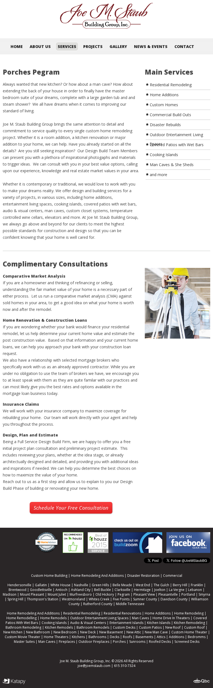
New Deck (88, 632)
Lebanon (195, 589)
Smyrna (204, 594)
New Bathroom (38, 632)
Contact (184, 46)
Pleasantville (168, 594)
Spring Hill (15, 599)
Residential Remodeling (81, 613)
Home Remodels (53, 618)
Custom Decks (124, 627)
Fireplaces (67, 641)
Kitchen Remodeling (189, 622)
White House (60, 585)
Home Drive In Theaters (171, 618)
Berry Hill (180, 585)
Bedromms (197, 636)
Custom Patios (150, 627)
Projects (93, 46)
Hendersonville (19, 585)
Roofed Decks (160, 641)
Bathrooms (97, 636)
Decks (114, 636)
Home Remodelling (21, 618)
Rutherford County (97, 603)
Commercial (172, 575)
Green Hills (100, 585)
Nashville (81, 585)
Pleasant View (144, 594)
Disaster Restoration (143, 575)
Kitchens (78, 636)
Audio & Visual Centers (88, 622)
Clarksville (122, 589)
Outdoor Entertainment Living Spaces (99, 618)
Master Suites (24, 641)
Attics (161, 636)
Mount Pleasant (32, 594)
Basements (144, 636)
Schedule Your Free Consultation (71, 507)
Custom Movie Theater (22, 636)
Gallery (118, 46)
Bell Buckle (102, 589)
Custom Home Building (49, 575)
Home (17, 46)
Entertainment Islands (126, 622)
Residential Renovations (122, 613)
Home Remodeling (189, 613)
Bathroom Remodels (93, 627)
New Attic (133, 632)
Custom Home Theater (189, 632)
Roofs (127, 636)
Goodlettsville (41, 589)
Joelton (159, 589)
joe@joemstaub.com (94, 665)
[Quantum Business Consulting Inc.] (201, 681)
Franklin (197, 585)
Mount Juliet (57, 594)
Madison (9, 594)
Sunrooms (137, 641)
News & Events (151, 46)
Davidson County (174, 599)
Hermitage (142, 589)
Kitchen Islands (158, 622)
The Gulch (161, 585)
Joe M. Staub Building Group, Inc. (85, 661)
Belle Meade (122, 585)
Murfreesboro (81, 594)
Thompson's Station (42, 599)
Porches (119, 641)
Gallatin (41, 585)
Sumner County (145, 599)
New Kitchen (12, 632)
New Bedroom (65, 632)
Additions (176, 636)
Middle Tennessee (130, 603)
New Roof (173, 627)
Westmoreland (73, 599)
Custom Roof (194, 627)
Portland (188, 594)
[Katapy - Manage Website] (14, 681)
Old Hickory (104, 594)
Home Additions (158, 613)
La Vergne (176, 589)
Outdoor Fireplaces (93, 641)
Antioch (61, 589)
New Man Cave (156, 632)
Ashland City (80, 589)
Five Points (121, 599)
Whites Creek (99, 599)
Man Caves (140, 618)
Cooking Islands (54, 622)
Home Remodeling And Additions (97, 575)
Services (67, 46)
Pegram (124, 594)
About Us (40, 46)
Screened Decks (186, 641)
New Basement (111, 632)
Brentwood (17, 589)
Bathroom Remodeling (23, 627)
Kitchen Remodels (59, 627)
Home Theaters (56, 636)
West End (143, 585)
